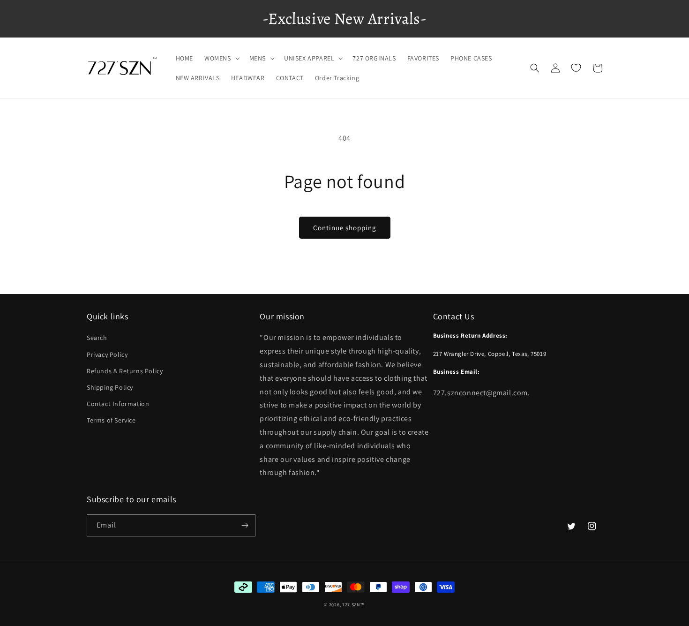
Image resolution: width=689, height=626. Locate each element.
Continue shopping (344, 227)
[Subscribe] (244, 525)
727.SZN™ (353, 605)
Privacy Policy (107, 354)
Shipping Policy (110, 387)
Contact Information (118, 404)
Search (97, 337)
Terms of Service (111, 420)
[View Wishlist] (576, 68)
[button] (221, 58)
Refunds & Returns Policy (125, 371)
